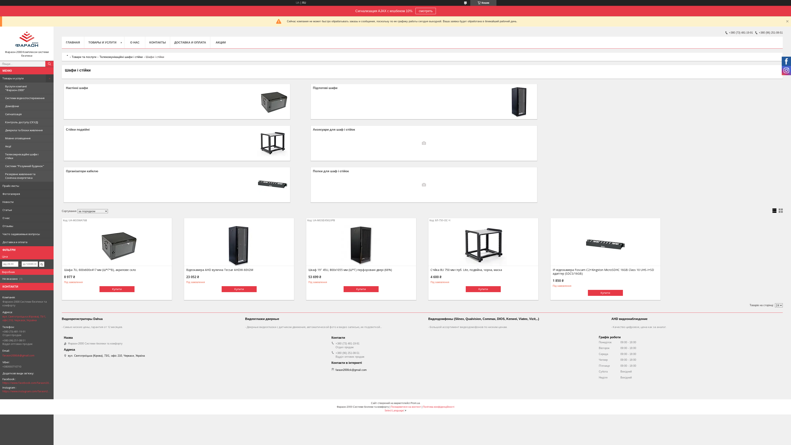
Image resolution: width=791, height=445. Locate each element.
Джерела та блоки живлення (24, 130)
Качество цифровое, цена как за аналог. (639, 327)
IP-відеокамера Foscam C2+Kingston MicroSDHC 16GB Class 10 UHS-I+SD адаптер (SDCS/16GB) (603, 271)
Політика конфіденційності (438, 406)
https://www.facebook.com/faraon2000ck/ (26, 383)
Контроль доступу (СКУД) (21, 122)
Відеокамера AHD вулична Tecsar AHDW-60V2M (219, 270)
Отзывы (7, 226)
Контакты (157, 42)
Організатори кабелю (82, 171)
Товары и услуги (13, 78)
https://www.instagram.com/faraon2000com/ (26, 391)
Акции (221, 42)
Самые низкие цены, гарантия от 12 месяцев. (93, 327)
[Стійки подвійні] (272, 143)
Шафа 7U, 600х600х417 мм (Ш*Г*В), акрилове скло (100, 270)
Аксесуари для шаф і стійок (334, 129)
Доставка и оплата (14, 242)
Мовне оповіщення (17, 138)
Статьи (7, 210)
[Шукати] (49, 64)
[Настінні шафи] (272, 101)
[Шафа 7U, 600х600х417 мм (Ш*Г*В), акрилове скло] (117, 245)
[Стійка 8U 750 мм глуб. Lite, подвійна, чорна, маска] (483, 245)
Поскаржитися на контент (406, 406)
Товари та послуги (84, 57)
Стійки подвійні (78, 129)
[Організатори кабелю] (272, 184)
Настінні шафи (77, 88)
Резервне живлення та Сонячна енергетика (20, 176)
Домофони (12, 106)
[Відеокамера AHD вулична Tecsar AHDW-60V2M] (239, 245)
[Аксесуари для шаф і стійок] (519, 143)
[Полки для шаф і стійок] (519, 184)
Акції (8, 146)
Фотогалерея (11, 194)
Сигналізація (13, 114)
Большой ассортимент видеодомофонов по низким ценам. (468, 327)
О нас (6, 218)
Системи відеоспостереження (24, 98)
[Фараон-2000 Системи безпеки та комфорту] (26, 40)
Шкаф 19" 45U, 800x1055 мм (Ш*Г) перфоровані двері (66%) (350, 270)
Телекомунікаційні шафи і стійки (22, 156)
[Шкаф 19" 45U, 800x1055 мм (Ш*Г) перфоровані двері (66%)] (361, 245)
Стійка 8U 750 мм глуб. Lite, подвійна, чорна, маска (466, 270)
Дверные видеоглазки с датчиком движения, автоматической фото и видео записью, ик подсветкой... (314, 327)
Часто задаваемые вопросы (21, 234)
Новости (8, 202)
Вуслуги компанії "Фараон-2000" (16, 88)
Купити (117, 289)
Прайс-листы (10, 186)
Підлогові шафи (325, 88)
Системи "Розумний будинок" (24, 166)
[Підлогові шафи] (519, 101)
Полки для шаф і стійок (331, 171)
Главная (73, 42)
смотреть (426, 11)
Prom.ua (415, 403)
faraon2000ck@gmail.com (18, 355)
